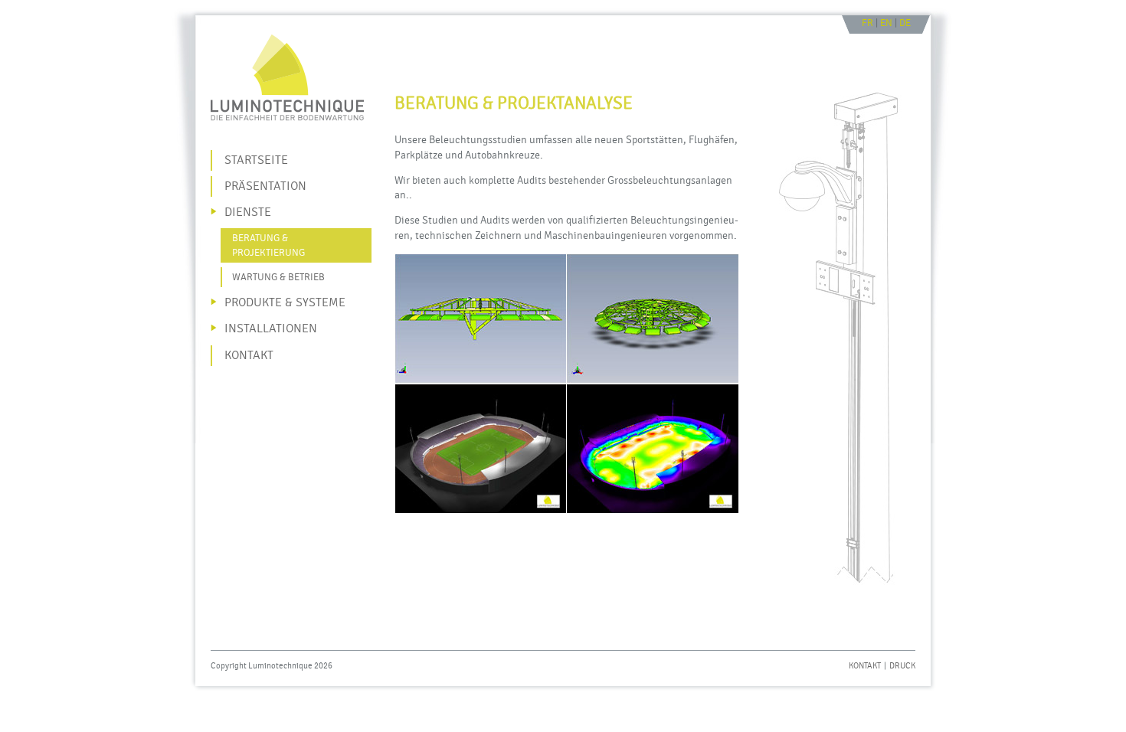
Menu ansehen (409, 22)
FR (867, 23)
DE (905, 23)
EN (886, 23)
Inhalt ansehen (472, 22)
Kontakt (865, 666)
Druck (902, 666)
